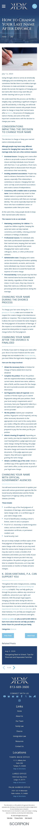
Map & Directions (19, 769)
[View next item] (14, 667)
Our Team (19, 721)
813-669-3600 (19, 687)
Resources (19, 741)
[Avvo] (34, 696)
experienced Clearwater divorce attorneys (17, 609)
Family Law (19, 726)
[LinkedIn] (30, 696)
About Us (19, 716)
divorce (9, 113)
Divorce (13, 629)
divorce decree (29, 355)
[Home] (19, 6)
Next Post (31, 636)
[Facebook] (22, 696)
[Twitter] (26, 696)
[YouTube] (4, 696)
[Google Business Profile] (9, 696)
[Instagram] (19, 700)
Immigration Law (19, 736)
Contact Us (19, 746)
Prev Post (8, 636)
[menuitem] (9, 818)
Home (19, 711)
